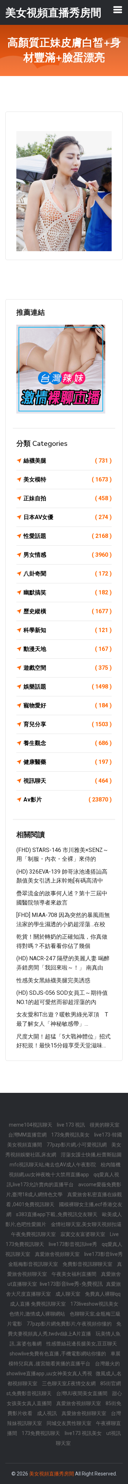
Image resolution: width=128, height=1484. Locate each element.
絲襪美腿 (67, 460)
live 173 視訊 (71, 1125)
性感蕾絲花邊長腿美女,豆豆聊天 (81, 1344)
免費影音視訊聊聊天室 (88, 1264)
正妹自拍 (67, 498)
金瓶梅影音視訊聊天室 (33, 1264)
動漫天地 (67, 649)
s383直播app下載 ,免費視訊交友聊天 (57, 1214)
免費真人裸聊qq (103, 1294)
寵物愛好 (67, 705)
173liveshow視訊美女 (94, 1304)
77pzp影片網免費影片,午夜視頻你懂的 (70, 1324)
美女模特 (67, 479)
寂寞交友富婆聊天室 (83, 1234)
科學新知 (67, 630)
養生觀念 (67, 743)
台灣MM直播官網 (28, 1135)
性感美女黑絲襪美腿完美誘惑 (53, 980)
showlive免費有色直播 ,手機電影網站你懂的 (58, 1353)
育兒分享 (67, 724)
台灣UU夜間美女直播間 (82, 1393)
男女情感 (67, 554)
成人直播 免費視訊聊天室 (38, 1304)
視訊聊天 (67, 780)
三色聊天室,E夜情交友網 (69, 1383)
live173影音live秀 (103, 1254)
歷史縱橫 (67, 611)
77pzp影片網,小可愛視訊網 (77, 1145)
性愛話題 (67, 536)
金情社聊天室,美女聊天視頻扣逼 (86, 1224)
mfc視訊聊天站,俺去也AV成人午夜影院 (53, 1164)
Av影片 (67, 799)
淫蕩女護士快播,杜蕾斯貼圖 (91, 1154)
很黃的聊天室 (104, 1125)
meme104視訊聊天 (31, 1125)
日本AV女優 (67, 517)
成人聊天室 (68, 1294)
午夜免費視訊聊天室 (34, 1234)
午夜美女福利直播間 (74, 1274)
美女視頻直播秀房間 (51, 1474)
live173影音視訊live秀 (73, 1244)
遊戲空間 (67, 667)
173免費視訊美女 (71, 1135)
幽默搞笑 (67, 592)
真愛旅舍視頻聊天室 (58, 1254)
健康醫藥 (67, 762)
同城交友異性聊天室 (69, 1423)
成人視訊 (47, 1413)
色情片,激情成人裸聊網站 (37, 1314)
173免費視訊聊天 (41, 1433)
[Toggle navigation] (118, 10)
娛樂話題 (67, 686)
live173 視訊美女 (84, 1433)
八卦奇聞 (67, 573)
